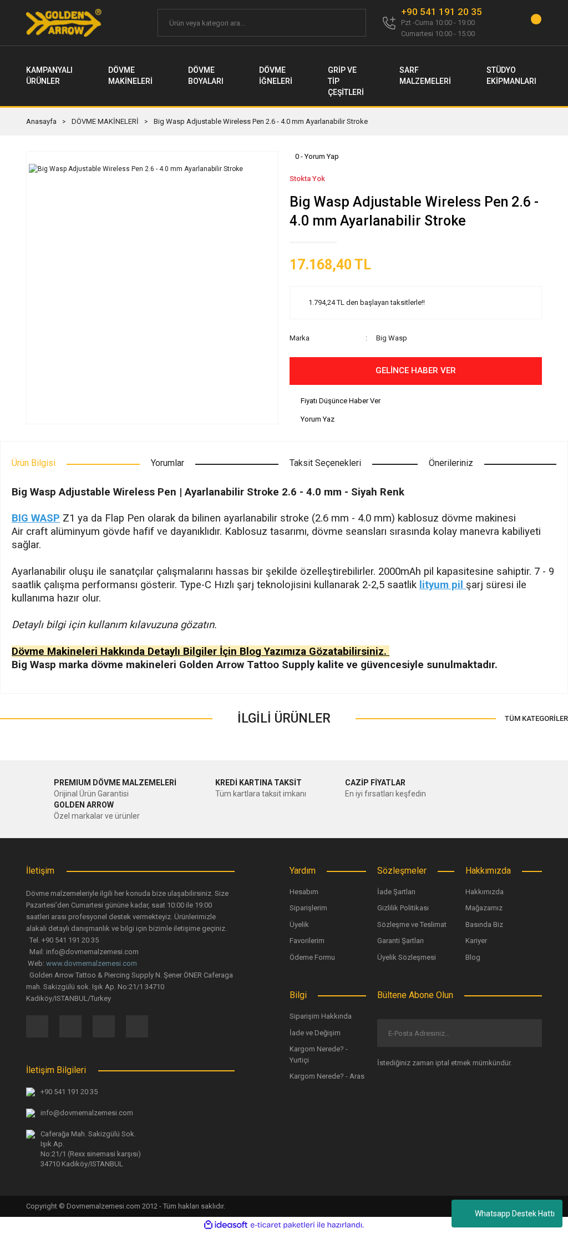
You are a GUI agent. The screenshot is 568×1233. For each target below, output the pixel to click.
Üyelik (299, 924)
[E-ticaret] (282, 1225)
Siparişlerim (308, 908)
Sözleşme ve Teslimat (412, 924)
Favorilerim (307, 940)
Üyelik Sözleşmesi (406, 957)
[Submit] (524, 1033)
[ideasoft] (226, 1225)
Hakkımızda (484, 892)
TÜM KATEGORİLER (536, 718)
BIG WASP (36, 518)
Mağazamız (484, 908)
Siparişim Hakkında (321, 1016)
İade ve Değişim (315, 1033)
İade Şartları (396, 892)
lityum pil (442, 585)
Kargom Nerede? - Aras (327, 1076)
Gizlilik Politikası (403, 908)
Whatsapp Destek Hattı (515, 1213)
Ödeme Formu (312, 957)
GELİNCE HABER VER (416, 370)
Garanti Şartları (400, 940)
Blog (472, 957)
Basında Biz (484, 924)
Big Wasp (391, 338)
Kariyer (476, 940)
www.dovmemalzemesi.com (91, 963)
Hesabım (304, 892)
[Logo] (64, 23)
